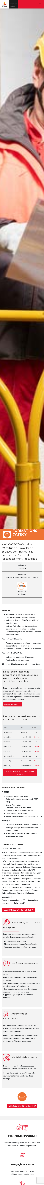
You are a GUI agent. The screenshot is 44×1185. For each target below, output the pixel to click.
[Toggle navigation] (40, 4)
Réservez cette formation (22, 1106)
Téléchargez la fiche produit (18, 910)
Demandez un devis (12, 704)
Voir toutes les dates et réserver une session (20, 772)
